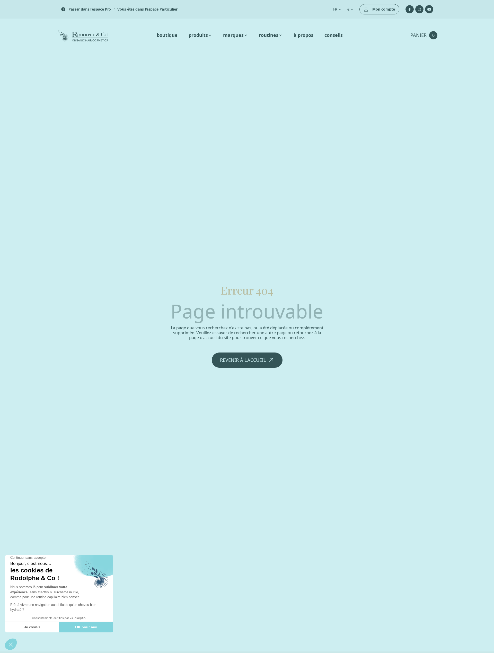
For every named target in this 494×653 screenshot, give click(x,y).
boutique (167, 35)
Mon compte (383, 9)
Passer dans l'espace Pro (89, 9)
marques (233, 35)
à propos (303, 35)
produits (198, 35)
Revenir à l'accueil (243, 361)
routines (268, 35)
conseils (333, 35)
